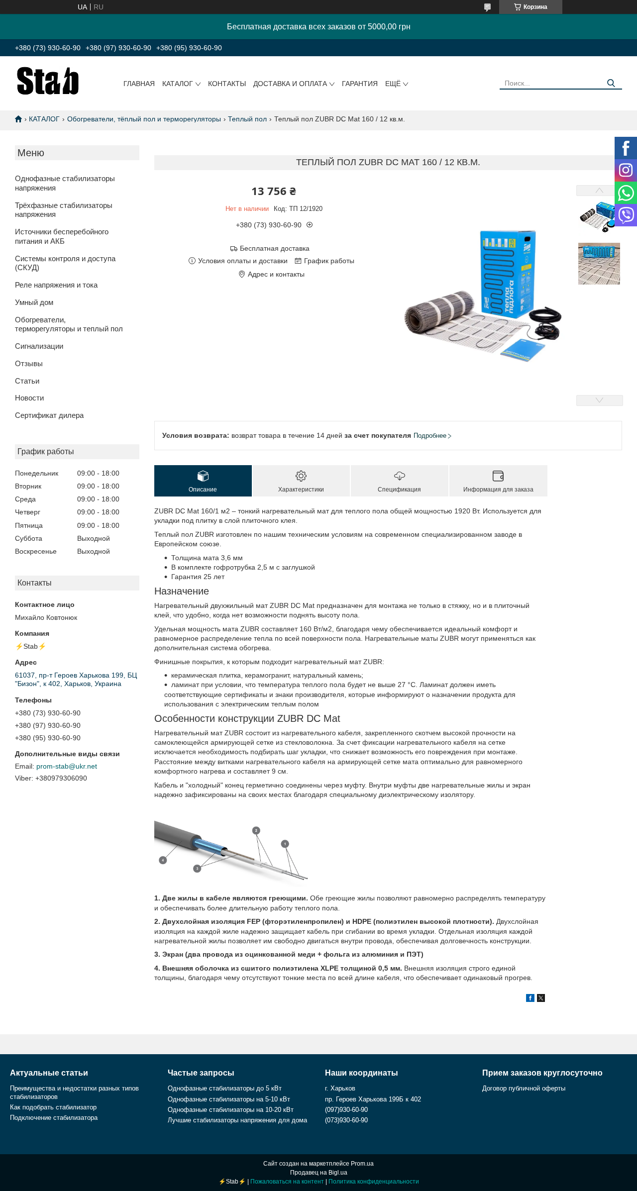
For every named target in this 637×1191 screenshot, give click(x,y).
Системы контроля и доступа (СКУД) (65, 263)
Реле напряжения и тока (56, 285)
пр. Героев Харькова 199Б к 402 (373, 1099)
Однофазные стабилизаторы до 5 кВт (225, 1088)
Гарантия (360, 84)
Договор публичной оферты (523, 1088)
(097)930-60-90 (346, 1109)
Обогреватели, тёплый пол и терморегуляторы (144, 118)
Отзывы (29, 363)
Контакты (227, 84)
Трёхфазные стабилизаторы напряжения (63, 210)
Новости (29, 398)
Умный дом (34, 302)
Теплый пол (247, 118)
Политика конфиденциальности (373, 1181)
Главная (139, 84)
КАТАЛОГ (44, 118)
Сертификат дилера (49, 415)
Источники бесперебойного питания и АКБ (61, 236)
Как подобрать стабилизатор (53, 1107)
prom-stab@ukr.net (66, 766)
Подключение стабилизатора (54, 1117)
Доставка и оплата (290, 84)
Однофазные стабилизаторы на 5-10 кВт (229, 1099)
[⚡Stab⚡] (48, 80)
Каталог (177, 84)
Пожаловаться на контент (287, 1181)
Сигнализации (39, 346)
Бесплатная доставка (275, 248)
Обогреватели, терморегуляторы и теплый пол (69, 324)
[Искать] (611, 83)
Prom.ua (362, 1163)
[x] (541, 999)
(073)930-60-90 (346, 1120)
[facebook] (530, 999)
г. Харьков (340, 1088)
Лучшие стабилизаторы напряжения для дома (237, 1120)
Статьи (27, 381)
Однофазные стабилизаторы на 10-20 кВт (231, 1109)
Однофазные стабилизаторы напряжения (65, 183)
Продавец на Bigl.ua (318, 1172)
